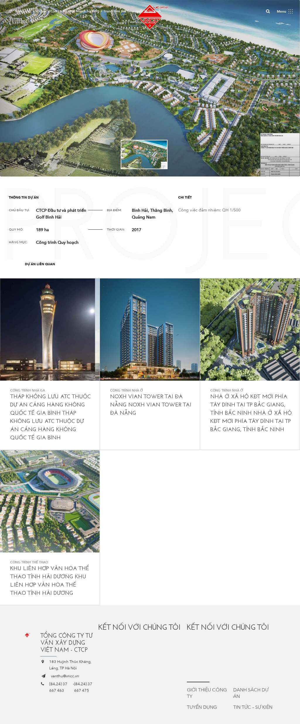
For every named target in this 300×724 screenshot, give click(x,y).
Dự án (41, 11)
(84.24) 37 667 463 (58, 687)
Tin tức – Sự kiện (252, 707)
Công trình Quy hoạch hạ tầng (74, 11)
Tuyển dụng (202, 707)
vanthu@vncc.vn (65, 676)
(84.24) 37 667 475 (83, 687)
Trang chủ (23, 11)
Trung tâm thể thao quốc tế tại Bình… (133, 11)
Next (191, 154)
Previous (108, 154)
